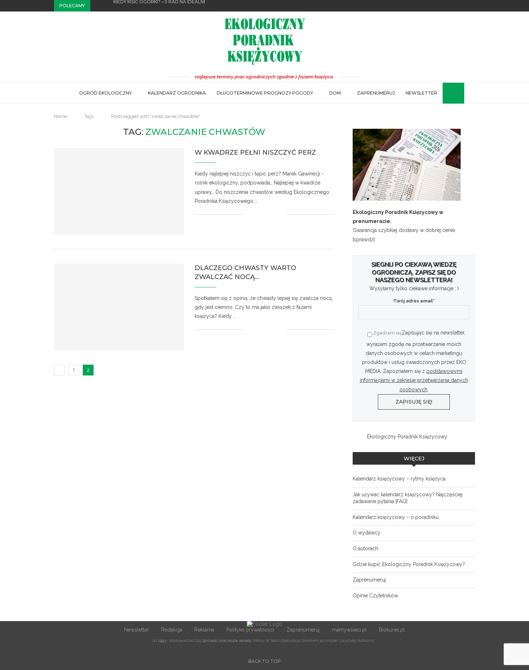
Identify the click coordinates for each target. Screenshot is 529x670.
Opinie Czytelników (375, 595)
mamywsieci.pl (349, 630)
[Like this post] (249, 214)
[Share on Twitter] (265, 214)
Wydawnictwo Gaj (185, 640)
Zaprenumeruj (376, 93)
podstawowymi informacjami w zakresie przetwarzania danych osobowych (414, 380)
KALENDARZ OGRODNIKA (177, 93)
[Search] (446, 93)
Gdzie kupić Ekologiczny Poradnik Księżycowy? (409, 564)
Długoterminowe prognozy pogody (265, 93)
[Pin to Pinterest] (273, 214)
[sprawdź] (364, 239)
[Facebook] (456, 6)
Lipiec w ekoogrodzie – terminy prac (160, 6)
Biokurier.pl (392, 630)
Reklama (204, 630)
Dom (335, 93)
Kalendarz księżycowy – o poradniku (396, 517)
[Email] (473, 6)
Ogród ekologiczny (105, 93)
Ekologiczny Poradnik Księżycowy (407, 436)
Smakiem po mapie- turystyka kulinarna (338, 640)
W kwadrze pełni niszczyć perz (255, 152)
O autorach (365, 548)
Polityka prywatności (250, 630)
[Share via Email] (280, 214)
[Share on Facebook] (258, 214)
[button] (97, 6)
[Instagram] (465, 6)
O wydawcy (366, 532)
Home (60, 116)
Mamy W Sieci (266, 640)
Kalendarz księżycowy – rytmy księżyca (399, 479)
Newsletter (421, 93)
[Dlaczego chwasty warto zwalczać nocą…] (119, 307)
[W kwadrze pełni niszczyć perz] (119, 191)
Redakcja (171, 630)
